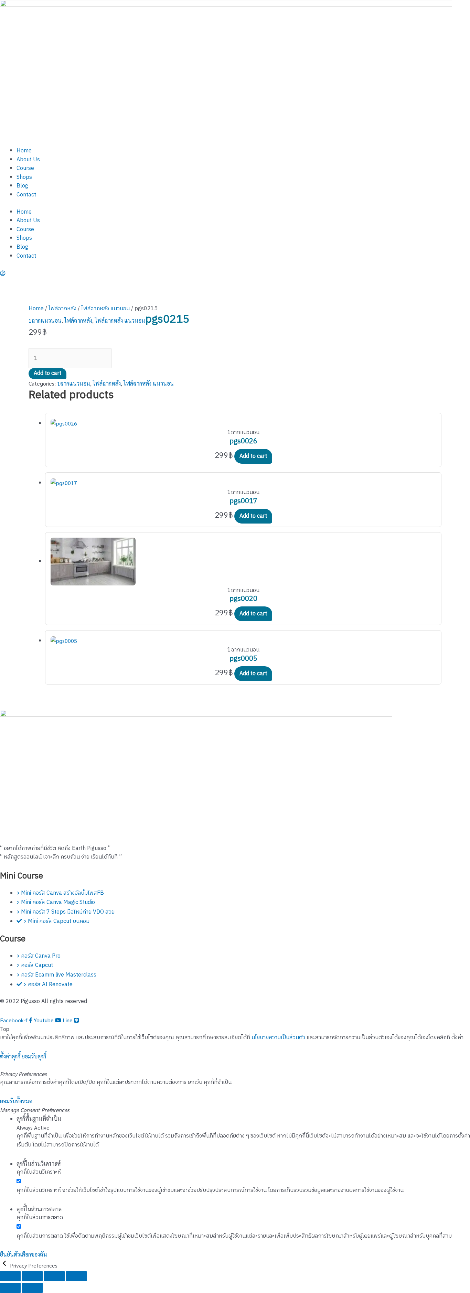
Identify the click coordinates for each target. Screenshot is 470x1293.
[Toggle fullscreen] (32, 1276)
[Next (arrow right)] (32, 1288)
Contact (26, 195)
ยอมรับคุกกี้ (34, 1056)
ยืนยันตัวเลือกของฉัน (23, 1254)
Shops (24, 177)
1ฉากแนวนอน (45, 320)
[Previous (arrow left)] (10, 1288)
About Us (28, 159)
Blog (22, 186)
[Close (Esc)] (76, 1276)
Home (24, 150)
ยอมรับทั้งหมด (16, 1101)
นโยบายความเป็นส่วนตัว (278, 1037)
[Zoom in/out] (10, 1276)
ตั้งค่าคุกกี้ (10, 1056)
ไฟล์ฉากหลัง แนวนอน (105, 308)
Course (25, 168)
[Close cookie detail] (5, 1265)
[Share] (54, 1276)
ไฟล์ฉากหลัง (62, 308)
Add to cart (47, 373)
